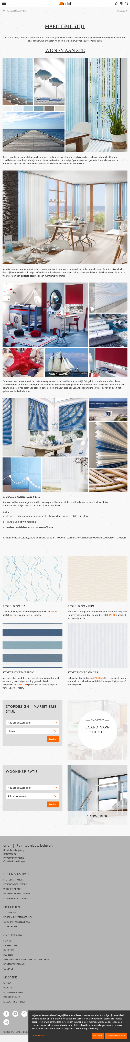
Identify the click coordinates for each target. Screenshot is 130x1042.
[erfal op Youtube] (15, 1014)
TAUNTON (22, 684)
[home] (65, 4)
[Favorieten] (116, 3)
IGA (53, 611)
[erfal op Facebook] (6, 1014)
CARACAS (98, 677)
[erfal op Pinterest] (24, 1014)
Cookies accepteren (115, 1035)
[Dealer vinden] (121, 3)
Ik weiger (97, 1035)
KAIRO (112, 614)
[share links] (6, 1022)
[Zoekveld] (126, 3)
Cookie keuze (38, 1035)
